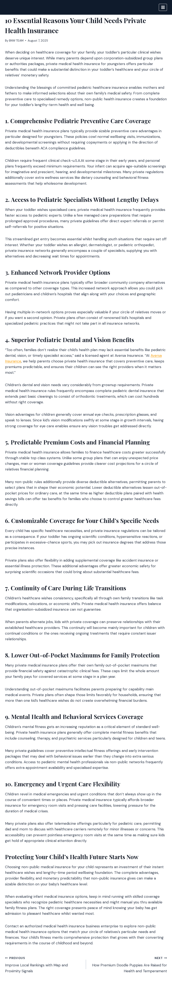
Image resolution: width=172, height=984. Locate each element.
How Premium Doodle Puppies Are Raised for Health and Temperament (129, 964)
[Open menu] (163, 7)
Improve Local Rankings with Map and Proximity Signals (36, 964)
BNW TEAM (16, 40)
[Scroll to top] (161, 958)
